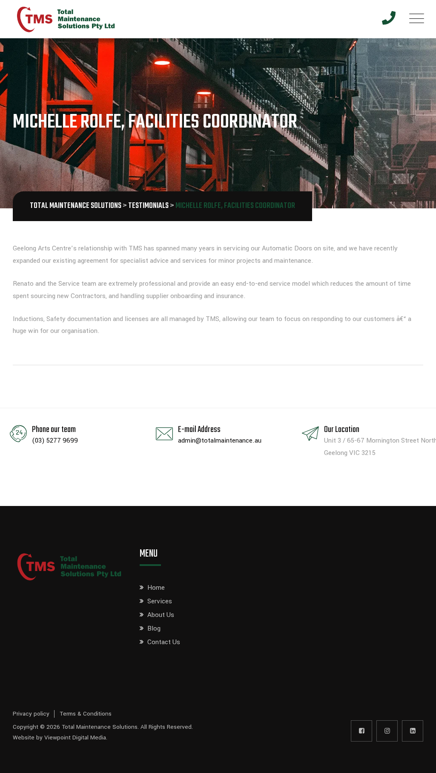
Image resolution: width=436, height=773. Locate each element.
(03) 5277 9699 (55, 440)
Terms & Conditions (86, 714)
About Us (160, 615)
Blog (154, 628)
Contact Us (163, 642)
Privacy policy (31, 714)
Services (159, 601)
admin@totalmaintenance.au (219, 440)
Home (156, 587)
